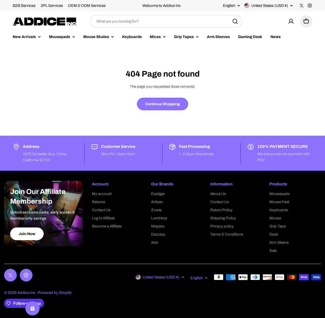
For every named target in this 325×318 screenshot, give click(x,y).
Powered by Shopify (55, 293)
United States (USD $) (269, 6)
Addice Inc (27, 293)
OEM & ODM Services (87, 6)
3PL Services (52, 6)
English (229, 6)
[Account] (291, 21)
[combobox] (166, 21)
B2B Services (24, 6)
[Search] (235, 21)
